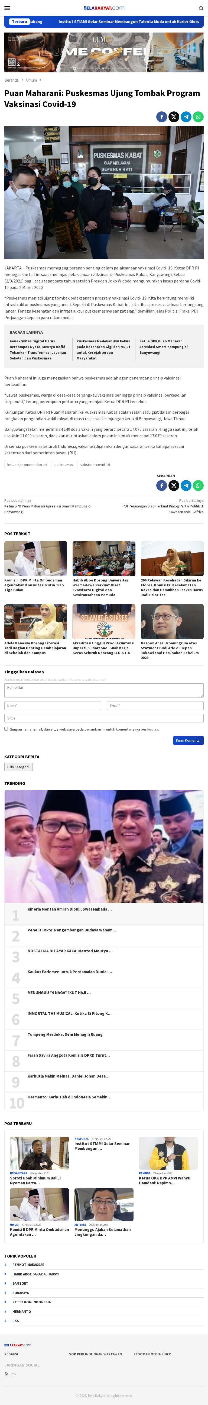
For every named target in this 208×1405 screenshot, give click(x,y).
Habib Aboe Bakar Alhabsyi (35, 1274)
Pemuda (144, 1173)
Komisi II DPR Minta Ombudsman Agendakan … (39, 1232)
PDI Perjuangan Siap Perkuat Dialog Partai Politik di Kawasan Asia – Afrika (163, 506)
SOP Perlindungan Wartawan (95, 1354)
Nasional (81, 1139)
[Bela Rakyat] (104, 7)
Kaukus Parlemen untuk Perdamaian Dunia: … (70, 971)
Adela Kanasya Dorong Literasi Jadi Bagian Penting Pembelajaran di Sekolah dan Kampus (35, 648)
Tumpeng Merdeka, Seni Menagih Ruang (65, 1034)
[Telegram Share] (186, 116)
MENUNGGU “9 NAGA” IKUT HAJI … (59, 992)
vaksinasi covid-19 (95, 464)
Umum (14, 1225)
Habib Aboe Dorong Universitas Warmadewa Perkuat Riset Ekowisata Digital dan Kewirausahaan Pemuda (101, 587)
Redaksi (11, 1354)
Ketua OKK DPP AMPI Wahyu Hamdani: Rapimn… (164, 1180)
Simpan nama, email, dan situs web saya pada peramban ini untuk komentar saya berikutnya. (84, 729)
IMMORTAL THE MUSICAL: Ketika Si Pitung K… (70, 1013)
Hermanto (21, 1311)
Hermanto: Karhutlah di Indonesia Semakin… (69, 1097)
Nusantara (18, 1173)
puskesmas (63, 464)
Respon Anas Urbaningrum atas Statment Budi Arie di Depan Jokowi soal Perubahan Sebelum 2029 (170, 650)
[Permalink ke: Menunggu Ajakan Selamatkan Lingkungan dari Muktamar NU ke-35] (104, 1204)
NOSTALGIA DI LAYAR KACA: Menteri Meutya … (70, 951)
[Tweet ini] (173, 116)
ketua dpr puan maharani (27, 464)
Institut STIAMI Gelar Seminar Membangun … (102, 1146)
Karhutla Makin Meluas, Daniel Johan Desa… (68, 1076)
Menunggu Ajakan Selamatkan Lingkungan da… (102, 1232)
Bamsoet (20, 1283)
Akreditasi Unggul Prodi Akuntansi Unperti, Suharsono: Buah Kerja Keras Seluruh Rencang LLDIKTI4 (103, 648)
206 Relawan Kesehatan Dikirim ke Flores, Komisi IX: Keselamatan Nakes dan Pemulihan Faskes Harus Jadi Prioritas (172, 587)
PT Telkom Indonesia (31, 1302)
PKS (15, 1321)
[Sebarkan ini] (161, 116)
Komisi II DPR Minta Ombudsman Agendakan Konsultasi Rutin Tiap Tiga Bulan (34, 585)
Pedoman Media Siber (152, 1354)
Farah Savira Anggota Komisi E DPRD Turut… (69, 1055)
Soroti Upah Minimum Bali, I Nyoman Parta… (35, 1180)
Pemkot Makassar (28, 1264)
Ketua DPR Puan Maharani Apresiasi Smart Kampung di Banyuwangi (163, 347)
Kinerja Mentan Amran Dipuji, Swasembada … (70, 909)
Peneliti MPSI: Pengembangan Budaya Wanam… (72, 930)
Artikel (80, 1225)
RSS (13, 1374)
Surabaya (20, 1293)
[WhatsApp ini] (198, 116)
